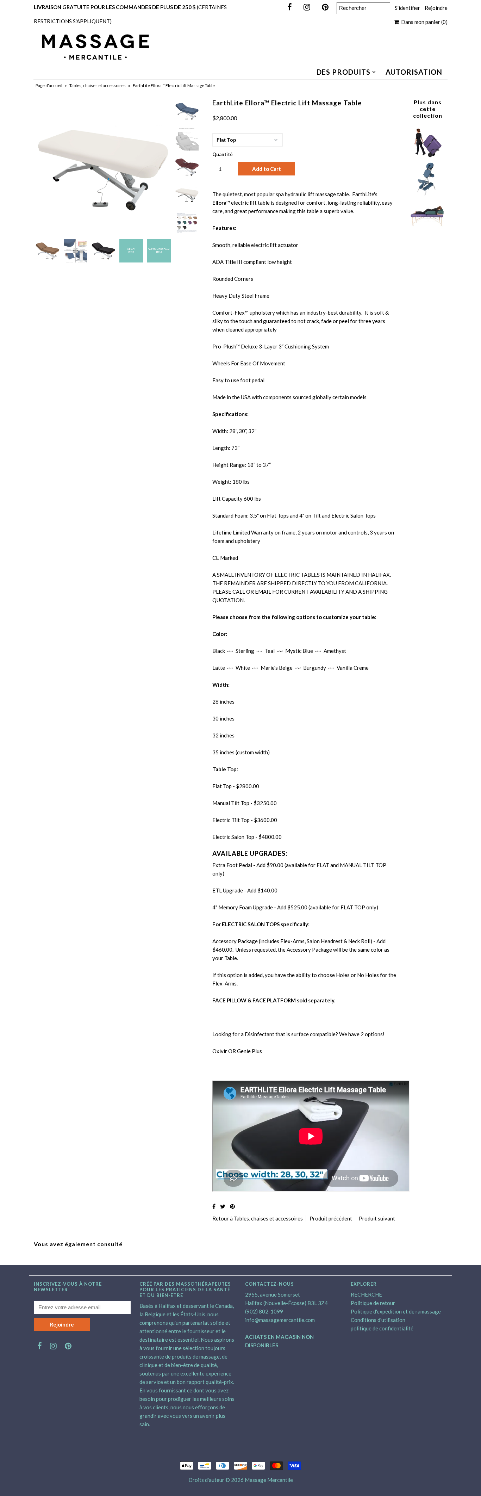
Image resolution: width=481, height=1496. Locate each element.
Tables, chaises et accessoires (97, 85)
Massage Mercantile (269, 1480)
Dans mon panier (423, 22)
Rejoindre (436, 8)
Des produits (343, 72)
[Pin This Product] (232, 1206)
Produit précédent (331, 1218)
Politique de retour (373, 1303)
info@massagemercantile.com (280, 1320)
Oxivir (219, 1051)
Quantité (222, 154)
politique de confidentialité (382, 1328)
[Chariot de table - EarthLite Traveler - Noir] (427, 158)
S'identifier (407, 8)
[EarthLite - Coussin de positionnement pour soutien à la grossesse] (427, 230)
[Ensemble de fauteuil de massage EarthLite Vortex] (427, 194)
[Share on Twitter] (222, 1206)
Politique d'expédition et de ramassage (396, 1311)
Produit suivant (377, 1218)
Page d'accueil (49, 85)
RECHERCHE (366, 1294)
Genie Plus (249, 1051)
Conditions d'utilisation (378, 1320)
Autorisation (414, 72)
